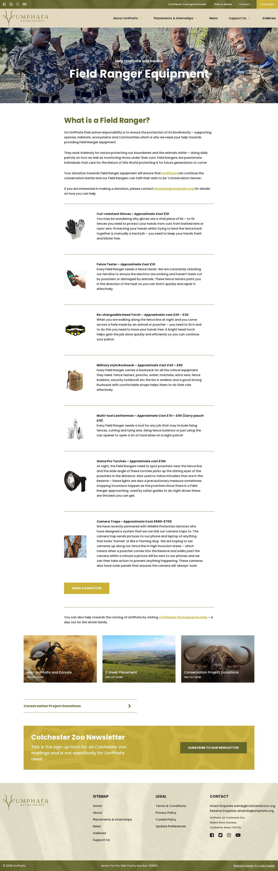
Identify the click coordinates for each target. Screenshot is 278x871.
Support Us (237, 18)
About (97, 813)
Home (97, 806)
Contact (244, 4)
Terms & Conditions (171, 806)
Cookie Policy (166, 819)
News (213, 18)
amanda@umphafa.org (174, 189)
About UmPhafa (125, 18)
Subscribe (213, 748)
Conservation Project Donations (52, 706)
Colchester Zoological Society (187, 4)
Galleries (269, 18)
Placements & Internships (173, 18)
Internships (267, 4)
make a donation (86, 588)
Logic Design (267, 866)
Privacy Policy (166, 813)
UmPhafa (169, 173)
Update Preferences (171, 826)
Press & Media (223, 4)
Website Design (244, 866)
